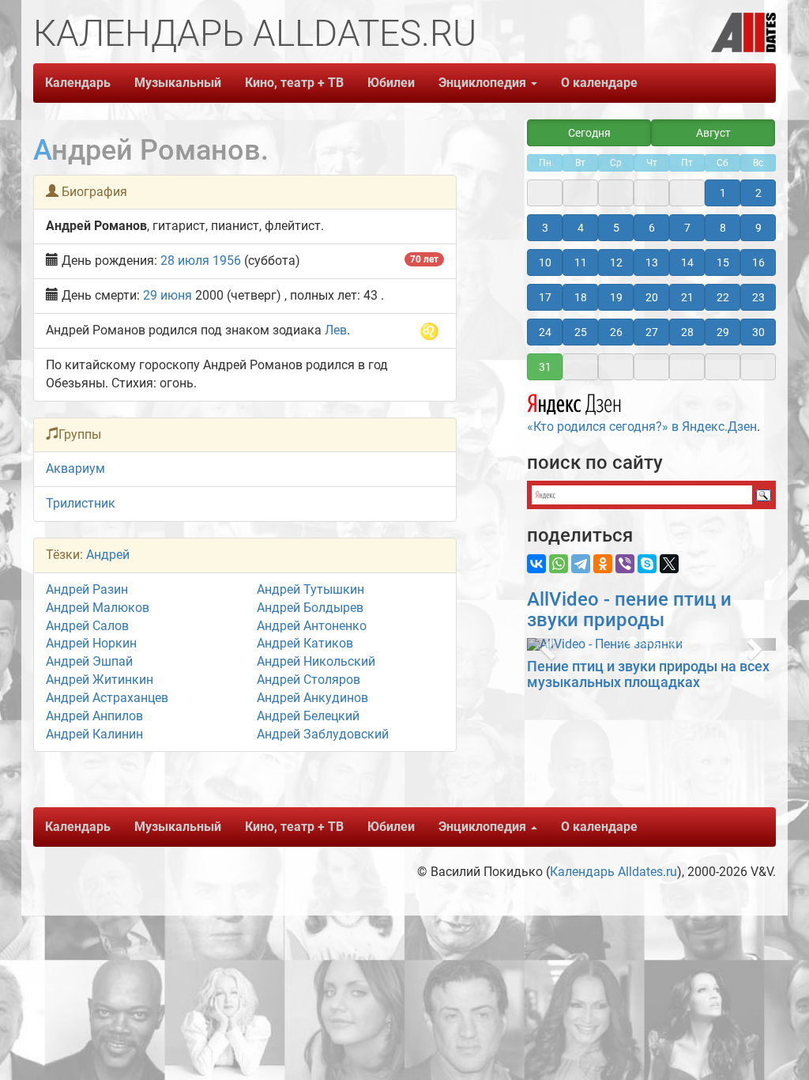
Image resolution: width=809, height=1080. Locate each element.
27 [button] (651, 332)
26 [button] (616, 332)
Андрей (108, 554)
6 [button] (652, 227)
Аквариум (75, 468)
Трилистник (80, 503)
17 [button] (545, 297)
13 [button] (651, 262)
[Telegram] (580, 563)
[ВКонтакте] (536, 563)
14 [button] (687, 262)
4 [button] (581, 227)
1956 (227, 260)
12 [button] (616, 262)
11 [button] (580, 262)
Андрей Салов (87, 625)
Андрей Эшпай (89, 661)
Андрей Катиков (305, 643)
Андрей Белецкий (308, 715)
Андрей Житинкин (99, 679)
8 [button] (723, 227)
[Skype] (647, 563)
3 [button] (545, 227)
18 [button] (580, 297)
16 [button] (758, 262)
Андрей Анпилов (94, 715)
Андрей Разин (87, 589)
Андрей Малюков (97, 607)
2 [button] (758, 193)
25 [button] (580, 332)
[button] (545, 644)
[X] (669, 563)
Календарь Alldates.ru (613, 871)
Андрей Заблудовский (323, 734)
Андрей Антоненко (312, 625)
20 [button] (651, 297)
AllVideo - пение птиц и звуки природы (629, 609)
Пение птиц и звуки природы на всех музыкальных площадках (648, 674)
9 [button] (758, 227)
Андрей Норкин (91, 643)
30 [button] (758, 332)
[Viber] (624, 563)
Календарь (78, 82)
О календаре (599, 82)
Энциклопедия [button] (483, 82)
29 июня (167, 295)
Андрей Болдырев (310, 607)
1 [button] (723, 193)
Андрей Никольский (316, 661)
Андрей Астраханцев (107, 697)
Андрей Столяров (308, 679)
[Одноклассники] (602, 563)
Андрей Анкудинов (312, 697)
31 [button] (545, 367)
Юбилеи (391, 82)
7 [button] (687, 227)
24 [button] (545, 332)
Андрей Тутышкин (310, 589)
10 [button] (545, 262)
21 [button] (687, 297)
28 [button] (687, 332)
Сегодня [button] (589, 133)
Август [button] (713, 133)
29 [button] (723, 332)
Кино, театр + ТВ (294, 82)
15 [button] (723, 262)
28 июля (184, 260)
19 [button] (616, 297)
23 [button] (758, 297)
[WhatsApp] (558, 563)
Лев (336, 330)
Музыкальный (177, 82)
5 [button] (616, 227)
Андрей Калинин (94, 734)
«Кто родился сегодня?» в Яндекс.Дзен (642, 426)
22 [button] (723, 297)
